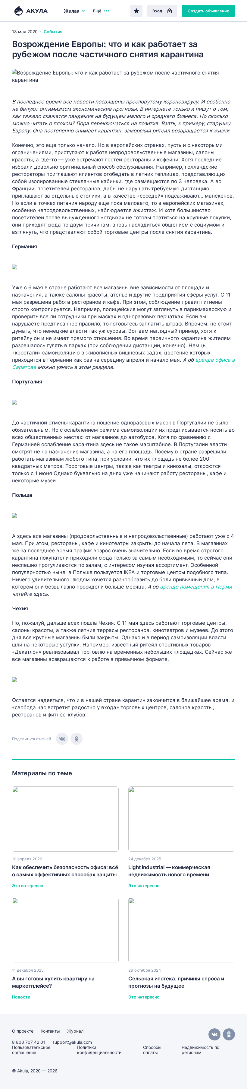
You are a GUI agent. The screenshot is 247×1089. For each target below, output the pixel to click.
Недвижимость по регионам (200, 1050)
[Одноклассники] (76, 739)
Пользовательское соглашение (31, 1050)
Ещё (97, 10)
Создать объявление (208, 10)
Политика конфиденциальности (99, 1050)
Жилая (72, 11)
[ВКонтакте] (62, 739)
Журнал (75, 1030)
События (53, 31)
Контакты (50, 1030)
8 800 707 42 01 (28, 1042)
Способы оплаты (152, 1050)
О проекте (22, 1030)
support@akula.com (72, 1042)
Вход (157, 10)
